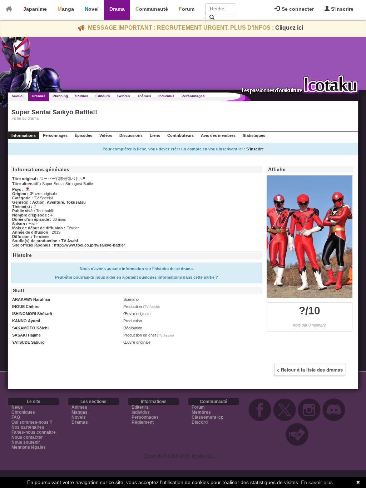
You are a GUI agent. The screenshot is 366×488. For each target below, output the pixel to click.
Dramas (38, 96)
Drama (117, 9)
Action (38, 202)
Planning (60, 96)
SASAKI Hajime (26, 335)
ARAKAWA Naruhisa (31, 299)
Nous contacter (27, 437)
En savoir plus (317, 482)
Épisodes (83, 135)
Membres (201, 412)
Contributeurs (180, 135)
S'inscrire (341, 9)
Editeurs (140, 407)
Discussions (131, 135)
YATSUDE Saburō (28, 342)
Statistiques (254, 135)
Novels (78, 417)
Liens (155, 135)
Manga (66, 9)
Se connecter (297, 9)
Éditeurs (102, 96)
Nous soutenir (25, 442)
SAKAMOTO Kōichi (30, 328)
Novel (92, 9)
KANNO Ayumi (26, 321)
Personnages (193, 96)
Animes (79, 407)
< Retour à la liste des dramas (310, 369)
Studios (81, 96)
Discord (200, 422)
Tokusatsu (76, 202)
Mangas (79, 412)
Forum (186, 9)
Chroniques (23, 412)
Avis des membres (218, 135)
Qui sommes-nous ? (31, 422)
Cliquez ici (289, 28)
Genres (123, 96)
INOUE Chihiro (26, 306)
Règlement (143, 422)
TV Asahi (69, 241)
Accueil (18, 96)
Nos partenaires (27, 427)
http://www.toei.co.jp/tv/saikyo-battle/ (89, 245)
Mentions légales (28, 447)
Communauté (151, 9)
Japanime (35, 9)
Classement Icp (207, 417)
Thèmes (144, 96)
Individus (166, 96)
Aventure (55, 202)
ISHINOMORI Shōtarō (32, 314)
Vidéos (105, 135)
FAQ (15, 417)
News (17, 407)
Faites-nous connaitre (33, 432)
